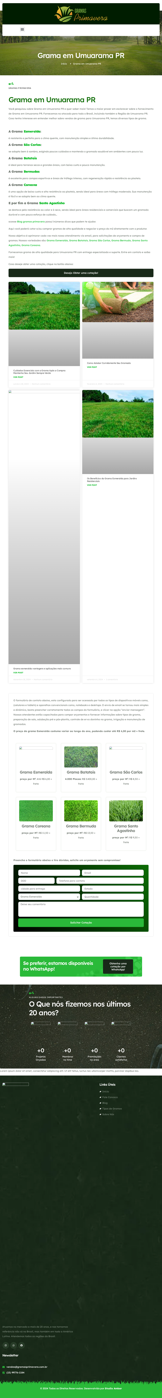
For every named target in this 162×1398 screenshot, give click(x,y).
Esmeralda (32, 131)
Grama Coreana (31, 245)
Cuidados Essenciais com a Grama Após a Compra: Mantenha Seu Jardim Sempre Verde (39, 372)
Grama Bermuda (121, 240)
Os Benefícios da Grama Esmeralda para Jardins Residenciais (112, 480)
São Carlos (32, 145)
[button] (22, 29)
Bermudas (32, 171)
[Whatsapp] (13, 1345)
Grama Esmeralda (57, 240)
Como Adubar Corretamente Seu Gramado (109, 363)
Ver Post (18, 377)
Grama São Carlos (99, 240)
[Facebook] (21, 1345)
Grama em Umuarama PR (80, 55)
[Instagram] (5, 1345)
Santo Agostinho (52, 203)
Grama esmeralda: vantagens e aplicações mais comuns (42, 668)
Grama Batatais (78, 240)
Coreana (30, 185)
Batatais (30, 158)
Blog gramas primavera (31, 221)
